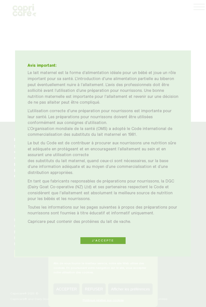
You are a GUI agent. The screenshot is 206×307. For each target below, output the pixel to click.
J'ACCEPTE (103, 240)
